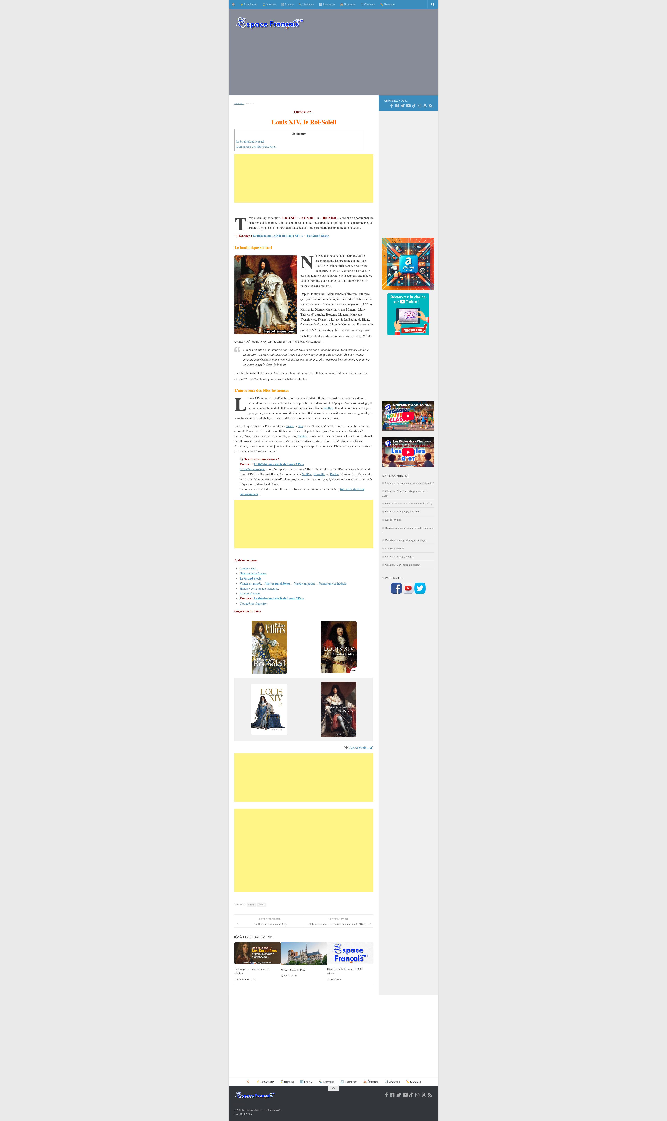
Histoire (261, 904)
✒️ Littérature (306, 4)
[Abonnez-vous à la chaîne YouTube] (408, 592)
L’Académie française (253, 603)
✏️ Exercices (387, 4)
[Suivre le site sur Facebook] (396, 592)
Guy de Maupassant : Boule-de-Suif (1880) (408, 503)
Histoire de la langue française (259, 588)
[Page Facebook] (391, 106)
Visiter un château (277, 583)
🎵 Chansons (367, 4)
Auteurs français (250, 593)
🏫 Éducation (347, 4)
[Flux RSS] (430, 106)
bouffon (328, 408)
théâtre (302, 436)
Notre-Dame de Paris (293, 970)
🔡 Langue (287, 4)
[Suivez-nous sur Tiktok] (414, 106)
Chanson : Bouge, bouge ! (399, 556)
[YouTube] (408, 106)
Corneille (319, 474)
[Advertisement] (333, 64)
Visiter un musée (250, 583)
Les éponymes (393, 519)
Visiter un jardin (304, 583)
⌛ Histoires (269, 4)
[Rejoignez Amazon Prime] (425, 106)
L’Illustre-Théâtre (394, 548)
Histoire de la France (253, 573)
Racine (334, 474)
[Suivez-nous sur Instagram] (419, 106)
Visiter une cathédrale (333, 583)
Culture (251, 904)
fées (300, 426)
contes (290, 426)
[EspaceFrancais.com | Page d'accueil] (269, 23)
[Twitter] (403, 106)
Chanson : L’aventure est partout (402, 564)
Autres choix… (359, 747)
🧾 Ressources (327, 4)
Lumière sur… (239, 104)
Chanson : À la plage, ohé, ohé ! (402, 511)
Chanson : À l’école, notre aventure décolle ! (409, 483)
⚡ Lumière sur (248, 4)
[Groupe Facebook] (397, 106)
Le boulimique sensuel (250, 141)
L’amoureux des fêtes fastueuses (256, 146)
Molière (307, 474)
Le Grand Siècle (318, 235)
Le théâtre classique (252, 469)
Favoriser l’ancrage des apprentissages (406, 540)
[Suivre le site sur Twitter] (420, 592)
